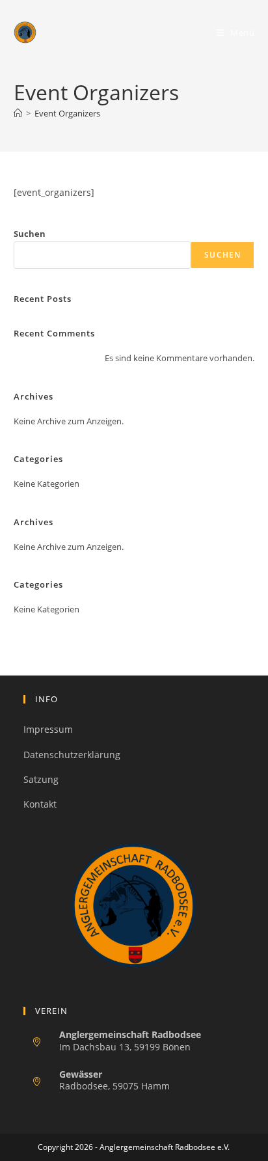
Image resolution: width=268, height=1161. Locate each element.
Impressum (48, 729)
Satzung (41, 779)
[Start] (18, 113)
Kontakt (40, 804)
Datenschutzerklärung (71, 754)
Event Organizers (67, 113)
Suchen (30, 233)
